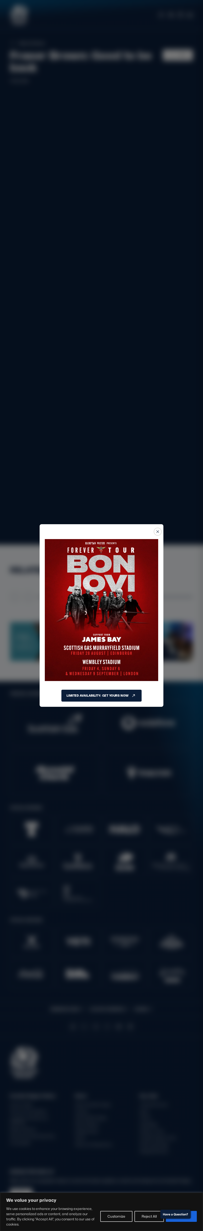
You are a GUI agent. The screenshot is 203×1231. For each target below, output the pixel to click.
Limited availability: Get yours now (97, 695)
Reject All (149, 1216)
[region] (101, 1212)
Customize (116, 1216)
